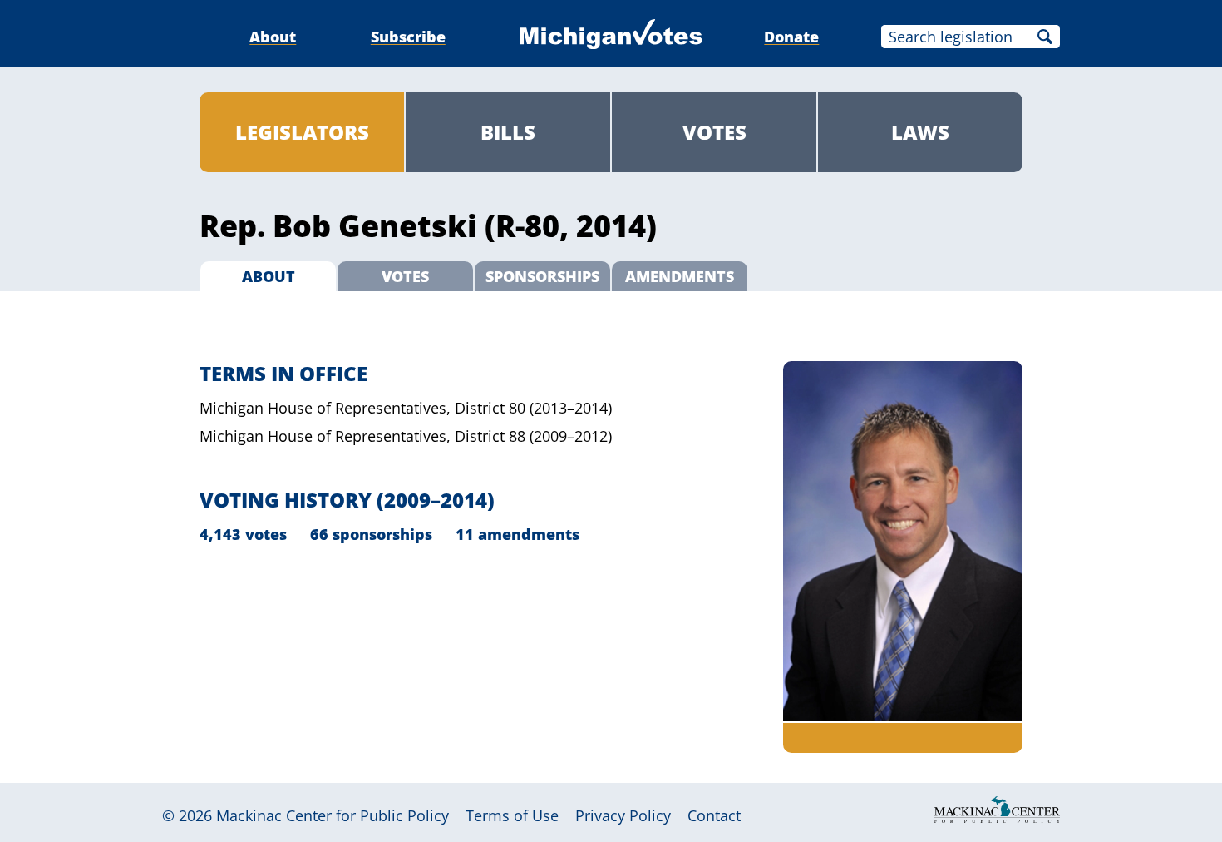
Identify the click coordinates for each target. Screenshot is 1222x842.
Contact (714, 815)
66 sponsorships (371, 534)
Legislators (302, 132)
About (272, 37)
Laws (920, 132)
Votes (714, 132)
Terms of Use (512, 815)
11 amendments (517, 534)
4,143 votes (243, 534)
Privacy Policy (623, 815)
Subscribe (408, 37)
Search (1045, 36)
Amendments (679, 276)
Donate (791, 37)
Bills (507, 132)
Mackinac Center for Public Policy (332, 815)
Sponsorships (542, 276)
